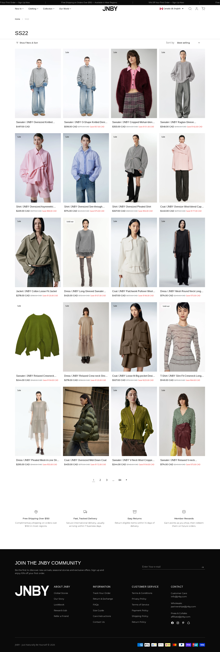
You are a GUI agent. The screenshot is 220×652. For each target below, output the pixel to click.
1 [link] (93, 479)
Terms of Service (140, 604)
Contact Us (99, 622)
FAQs (96, 604)
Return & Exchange (103, 598)
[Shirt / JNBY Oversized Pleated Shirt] (134, 168)
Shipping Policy (140, 616)
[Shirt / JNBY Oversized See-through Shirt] (86, 168)
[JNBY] (110, 8)
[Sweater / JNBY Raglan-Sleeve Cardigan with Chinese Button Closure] (182, 83)
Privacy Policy (139, 598)
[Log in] (196, 8)
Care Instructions (102, 616)
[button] (190, 8)
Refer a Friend (61, 616)
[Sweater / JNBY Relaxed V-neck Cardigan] (182, 421)
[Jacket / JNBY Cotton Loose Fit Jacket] (38, 252)
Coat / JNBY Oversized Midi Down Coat (85, 460)
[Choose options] (56, 113)
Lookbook (59, 604)
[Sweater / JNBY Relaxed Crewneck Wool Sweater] (38, 337)
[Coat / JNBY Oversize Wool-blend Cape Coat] (182, 168)
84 (120, 479)
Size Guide (98, 610)
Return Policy (139, 622)
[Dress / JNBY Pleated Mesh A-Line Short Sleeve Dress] (38, 421)
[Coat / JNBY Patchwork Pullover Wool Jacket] (134, 252)
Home (17, 19)
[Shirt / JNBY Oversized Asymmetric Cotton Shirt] (38, 168)
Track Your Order (102, 593)
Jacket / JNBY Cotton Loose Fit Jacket (36, 291)
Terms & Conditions (142, 593)
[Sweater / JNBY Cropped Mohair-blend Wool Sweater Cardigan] (134, 83)
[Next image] (56, 83)
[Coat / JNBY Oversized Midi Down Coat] (86, 421)
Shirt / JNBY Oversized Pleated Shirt (131, 206)
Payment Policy (140, 610)
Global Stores (61, 593)
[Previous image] (19, 83)
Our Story (59, 598)
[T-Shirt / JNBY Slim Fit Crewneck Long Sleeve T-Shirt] (182, 337)
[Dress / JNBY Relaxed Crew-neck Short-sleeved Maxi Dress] (86, 337)
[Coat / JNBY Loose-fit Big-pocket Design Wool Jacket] (134, 337)
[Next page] (126, 480)
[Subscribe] (202, 567)
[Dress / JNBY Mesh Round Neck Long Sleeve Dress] (182, 252)
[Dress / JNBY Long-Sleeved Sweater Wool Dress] (86, 252)
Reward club (60, 610)
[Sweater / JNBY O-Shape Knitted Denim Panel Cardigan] (86, 83)
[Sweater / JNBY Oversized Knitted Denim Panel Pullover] (38, 83)
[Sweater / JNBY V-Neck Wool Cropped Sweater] (134, 421)
